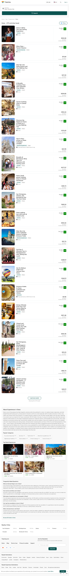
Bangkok (28, 557)
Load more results (34, 398)
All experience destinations (54, 567)
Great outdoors (23, 438)
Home (3, 19)
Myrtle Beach (56, 557)
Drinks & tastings (35, 438)
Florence (30, 567)
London (10, 559)
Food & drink (31, 435)
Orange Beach (5, 559)
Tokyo (20, 557)
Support (32, 543)
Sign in (65, 2)
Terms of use (14, 543)
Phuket (41, 567)
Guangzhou (16, 559)
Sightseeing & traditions (10, 438)
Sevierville (15, 557)
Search (35, 13)
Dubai (7, 567)
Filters (64, 23)
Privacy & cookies (24, 543)
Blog (8, 543)
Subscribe (52, 548)
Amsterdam (36, 567)
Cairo (45, 567)
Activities (22, 435)
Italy (6, 19)
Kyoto (51, 557)
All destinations (23, 559)
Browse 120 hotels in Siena (9, 517)
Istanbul (33, 557)
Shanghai (10, 557)
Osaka (24, 557)
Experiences (11, 19)
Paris (10, 567)
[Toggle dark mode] (60, 2)
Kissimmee (4, 557)
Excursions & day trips (10, 435)
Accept (62, 571)
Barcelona (25, 567)
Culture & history (47, 438)
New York (19, 567)
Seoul (47, 557)
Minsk (62, 557)
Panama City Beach (40, 557)
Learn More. (51, 571)
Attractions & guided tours (44, 435)
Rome (3, 567)
